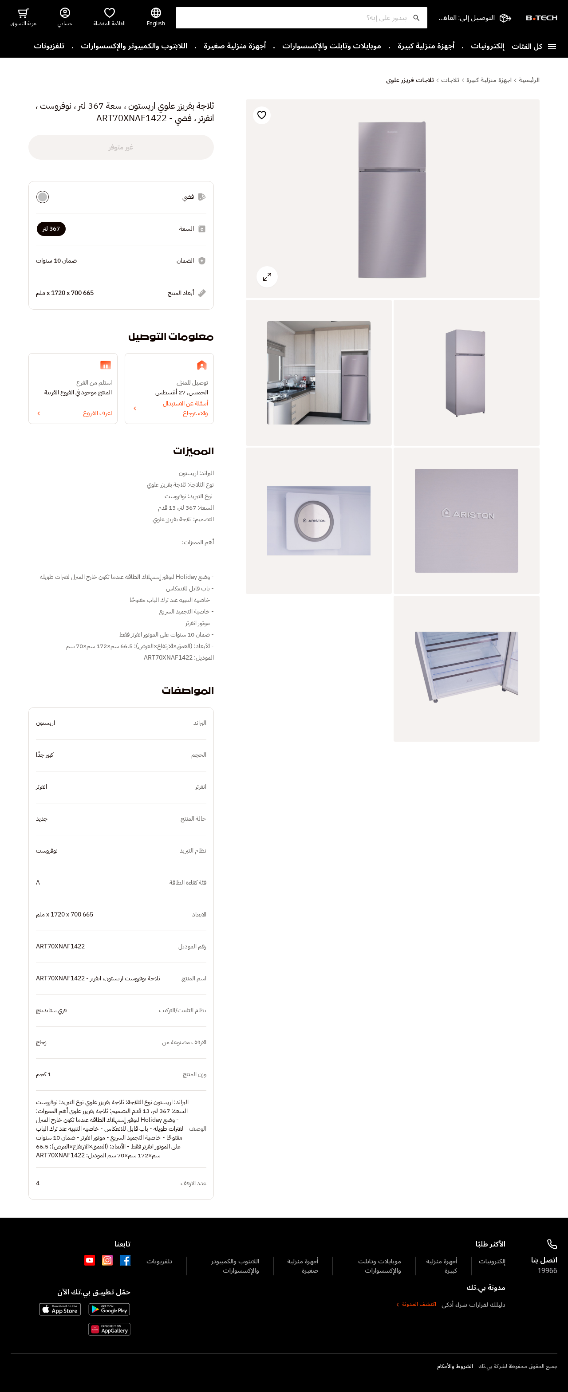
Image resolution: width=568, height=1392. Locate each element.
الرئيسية (529, 80)
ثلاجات (450, 80)
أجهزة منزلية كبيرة (426, 46)
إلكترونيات (488, 46)
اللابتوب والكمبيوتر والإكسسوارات (134, 46)
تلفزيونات (49, 46)
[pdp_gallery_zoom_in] (393, 199)
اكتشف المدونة (419, 1304)
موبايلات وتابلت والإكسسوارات (331, 46)
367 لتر (51, 228)
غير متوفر (121, 147)
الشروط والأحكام (455, 1367)
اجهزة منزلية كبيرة (489, 80)
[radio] (42, 197)
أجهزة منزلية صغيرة (235, 46)
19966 (547, 1270)
